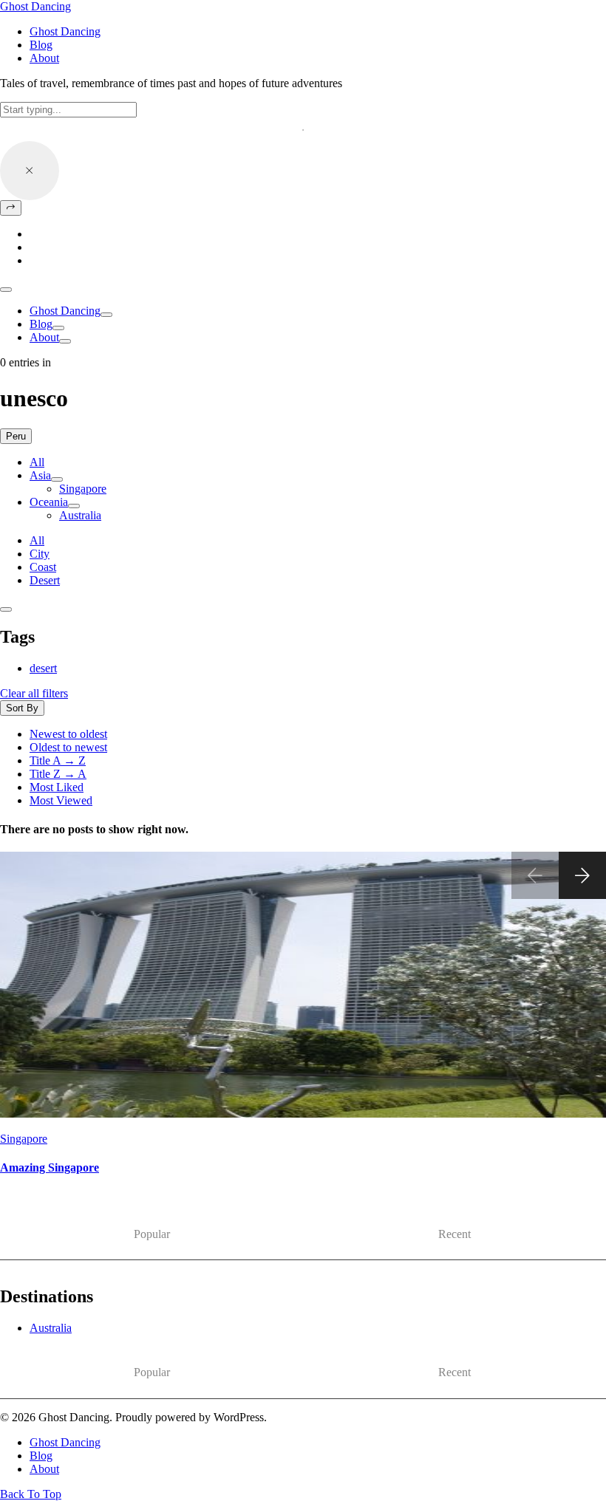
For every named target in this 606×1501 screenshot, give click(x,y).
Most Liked (57, 787)
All (37, 462)
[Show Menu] (6, 289)
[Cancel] (29, 170)
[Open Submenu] (106, 314)
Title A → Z (58, 760)
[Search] (10, 208)
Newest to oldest (68, 734)
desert (43, 668)
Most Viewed (61, 800)
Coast (43, 567)
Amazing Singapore (49, 1167)
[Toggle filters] (6, 609)
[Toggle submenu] (57, 479)
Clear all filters (34, 693)
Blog (41, 324)
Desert (45, 580)
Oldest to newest (68, 747)
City (40, 553)
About (44, 337)
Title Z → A (58, 773)
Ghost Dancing (35, 6)
